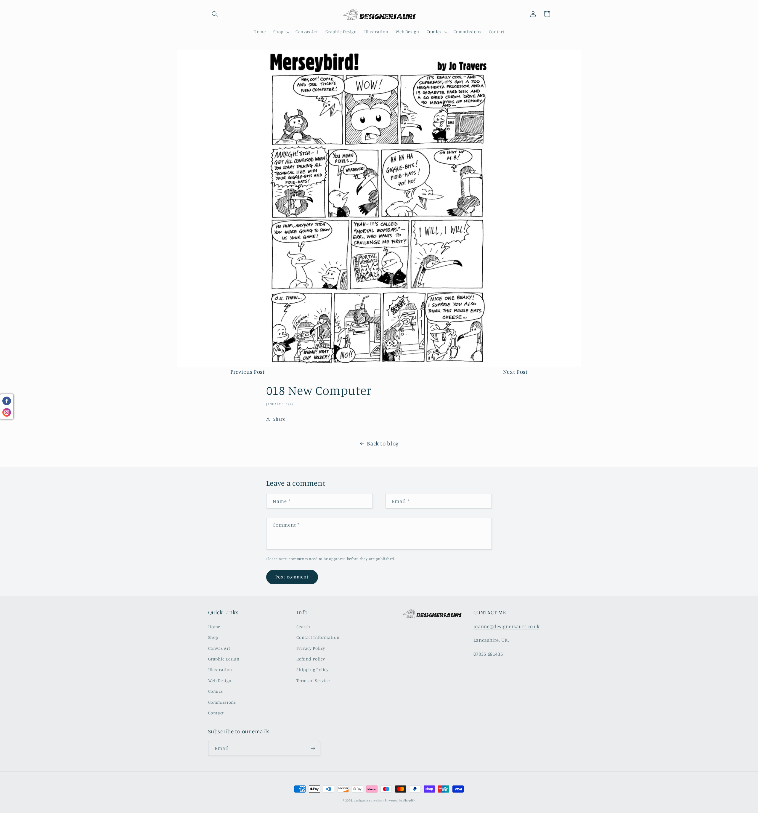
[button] (215, 14)
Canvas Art (219, 648)
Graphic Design (224, 658)
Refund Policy (310, 658)
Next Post (515, 371)
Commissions (222, 702)
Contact (216, 712)
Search (303, 626)
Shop (213, 637)
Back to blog (383, 443)
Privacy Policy (310, 648)
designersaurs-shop (369, 800)
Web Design (220, 680)
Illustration (220, 669)
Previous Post (247, 371)
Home (214, 626)
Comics (215, 691)
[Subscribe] (312, 748)
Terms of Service (313, 680)
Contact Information (317, 637)
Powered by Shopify (400, 800)
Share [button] (279, 418)
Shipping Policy (312, 669)
